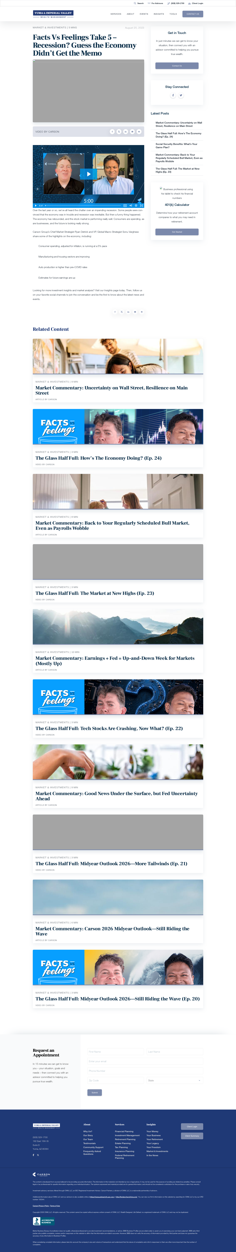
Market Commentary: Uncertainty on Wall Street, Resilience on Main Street (179, 124)
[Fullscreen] (141, 205)
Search (140, 3)
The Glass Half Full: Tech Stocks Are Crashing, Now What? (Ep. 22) (109, 728)
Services (116, 14)
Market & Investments (157, 1151)
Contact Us (177, 66)
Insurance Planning (124, 1151)
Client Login (197, 3)
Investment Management (127, 1135)
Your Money (152, 1131)
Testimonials (89, 1143)
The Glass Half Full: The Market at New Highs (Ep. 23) (95, 593)
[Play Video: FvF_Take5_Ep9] (88, 174)
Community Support (93, 1147)
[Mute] (130, 205)
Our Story (88, 1135)
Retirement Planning (125, 1139)
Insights (159, 14)
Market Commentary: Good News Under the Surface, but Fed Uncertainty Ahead (117, 796)
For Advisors (157, 3)
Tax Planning (121, 1147)
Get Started (177, 232)
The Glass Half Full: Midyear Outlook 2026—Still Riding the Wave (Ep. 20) (118, 999)
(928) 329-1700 (177, 3)
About (130, 14)
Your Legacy (153, 1143)
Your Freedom (154, 1147)
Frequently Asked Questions (92, 1152)
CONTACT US (193, 14)
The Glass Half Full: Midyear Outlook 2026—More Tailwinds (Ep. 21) (111, 864)
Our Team (88, 1139)
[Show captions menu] (125, 205)
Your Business (154, 1135)
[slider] (83, 205)
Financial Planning (124, 1131)
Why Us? (87, 1131)
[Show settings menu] (136, 205)
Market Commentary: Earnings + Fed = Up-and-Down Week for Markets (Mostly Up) (115, 661)
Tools (173, 14)
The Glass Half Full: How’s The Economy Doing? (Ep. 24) (99, 458)
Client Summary (192, 1136)
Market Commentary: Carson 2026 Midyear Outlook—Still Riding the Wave (112, 931)
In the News (152, 1155)
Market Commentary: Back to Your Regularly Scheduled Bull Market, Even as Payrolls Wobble (179, 158)
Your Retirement (155, 1139)
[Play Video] (35, 205)
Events (144, 14)
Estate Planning (123, 1143)
